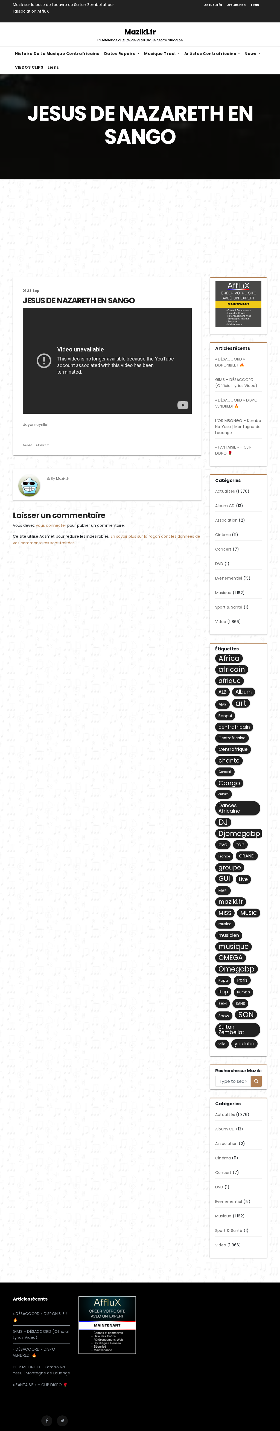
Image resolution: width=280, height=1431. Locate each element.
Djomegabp (239, 833)
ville (222, 1044)
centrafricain (234, 726)
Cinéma (223, 534)
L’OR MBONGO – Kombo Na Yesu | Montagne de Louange (238, 426)
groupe (229, 867)
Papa (223, 980)
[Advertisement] (140, 220)
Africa (229, 658)
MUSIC (248, 913)
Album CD (225, 505)
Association (226, 520)
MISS (224, 913)
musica (225, 924)
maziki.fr (230, 902)
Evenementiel (228, 578)
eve (222, 844)
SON (246, 1014)
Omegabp (236, 969)
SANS (240, 1003)
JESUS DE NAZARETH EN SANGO (79, 300)
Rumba (243, 992)
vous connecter (51, 525)
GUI (224, 878)
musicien (228, 935)
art (241, 703)
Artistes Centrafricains (210, 53)
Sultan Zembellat (231, 1029)
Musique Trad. (160, 53)
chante (229, 760)
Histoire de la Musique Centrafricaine (57, 53)
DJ (223, 822)
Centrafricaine (232, 738)
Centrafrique (233, 749)
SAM (222, 1003)
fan (240, 844)
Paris (242, 980)
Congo (229, 783)
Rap (223, 991)
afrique (229, 680)
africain (231, 669)
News (250, 53)
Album (243, 692)
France (224, 856)
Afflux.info (236, 5)
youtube (244, 1043)
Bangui (225, 716)
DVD (219, 563)
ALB (222, 692)
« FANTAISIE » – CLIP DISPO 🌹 (40, 1385)
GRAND (247, 856)
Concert (223, 549)
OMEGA (230, 957)
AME (222, 704)
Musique (223, 592)
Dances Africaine (229, 808)
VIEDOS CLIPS (29, 67)
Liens (255, 5)
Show (223, 1016)
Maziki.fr (140, 34)
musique (233, 946)
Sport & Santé (229, 607)
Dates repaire (120, 53)
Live (243, 879)
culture (223, 794)
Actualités (213, 5)
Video (27, 445)
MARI (223, 890)
